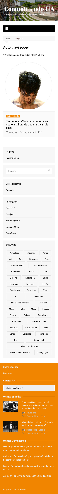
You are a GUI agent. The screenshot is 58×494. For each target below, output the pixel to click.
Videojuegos (42, 352)
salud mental (31, 327)
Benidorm (33, 259)
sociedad (27, 334)
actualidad (14, 253)
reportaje (14, 327)
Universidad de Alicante (20, 352)
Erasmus (30, 284)
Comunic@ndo (12, 227)
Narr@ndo (10, 214)
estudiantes (15, 290)
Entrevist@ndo (13, 116)
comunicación (17, 265)
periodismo (43, 315)
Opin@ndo (11, 233)
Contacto (10, 190)
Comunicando (40, 265)
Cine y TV (10, 208)
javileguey (13, 132)
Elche (45, 278)
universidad (39, 340)
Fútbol (45, 290)
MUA (23, 309)
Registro (10, 152)
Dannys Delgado (11, 466)
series (12, 334)
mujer (33, 309)
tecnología (43, 334)
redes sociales (39, 321)
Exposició (31, 290)
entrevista (14, 284)
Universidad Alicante (29, 346)
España (45, 284)
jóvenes (43, 303)
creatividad (15, 271)
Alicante (31, 253)
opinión (27, 315)
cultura (45, 271)
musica (45, 309)
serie (46, 327)
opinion (13, 315)
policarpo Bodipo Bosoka (34, 430)
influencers (38, 296)
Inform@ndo (12, 201)
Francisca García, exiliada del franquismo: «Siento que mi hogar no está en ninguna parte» (37, 405)
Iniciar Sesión (12, 158)
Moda (11, 309)
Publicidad (16, 321)
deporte (13, 278)
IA (15, 296)
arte (21, 259)
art (10, 259)
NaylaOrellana (30, 413)
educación (30, 278)
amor (45, 253)
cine (47, 259)
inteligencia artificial (20, 303)
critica (31, 271)
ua (15, 340)
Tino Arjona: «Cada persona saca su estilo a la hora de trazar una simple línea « (27, 124)
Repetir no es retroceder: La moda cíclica (32, 476)
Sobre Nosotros (13, 184)
